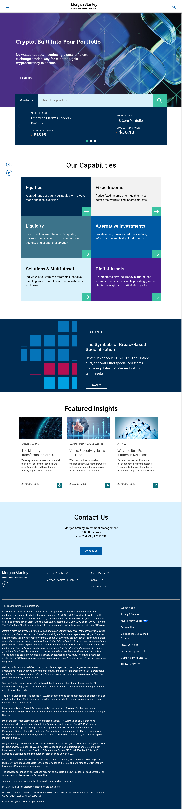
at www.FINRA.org (95, 622)
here (56, 648)
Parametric (97, 586)
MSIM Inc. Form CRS (132, 657)
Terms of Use (127, 627)
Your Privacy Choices (132, 621)
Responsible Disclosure (61, 781)
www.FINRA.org (97, 625)
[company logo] (84, 6)
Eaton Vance (98, 573)
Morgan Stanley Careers (61, 580)
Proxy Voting (128, 644)
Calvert (95, 580)
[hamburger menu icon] (7, 6)
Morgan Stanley (56, 573)
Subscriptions (128, 607)
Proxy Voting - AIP (131, 651)
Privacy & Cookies (130, 614)
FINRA (32, 747)
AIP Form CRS (128, 664)
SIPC (39, 747)
